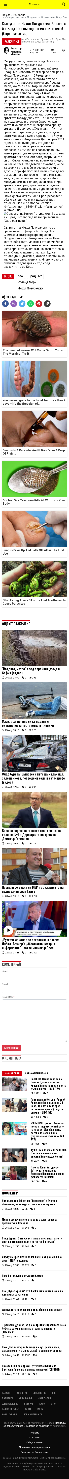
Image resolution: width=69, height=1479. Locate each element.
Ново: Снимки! (10, 1414)
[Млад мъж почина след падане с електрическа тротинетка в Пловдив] (34, 718)
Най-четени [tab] (12, 1073)
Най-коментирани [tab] (36, 1073)
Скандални (44, 1398)
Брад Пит (35, 276)
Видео (28, 1409)
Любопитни (39, 1393)
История (28, 1403)
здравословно (10, 1403)
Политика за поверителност (34, 1447)
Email (5, 984)
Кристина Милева (16, 52)
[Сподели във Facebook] (5, 303)
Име (5, 971)
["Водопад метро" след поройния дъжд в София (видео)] (34, 665)
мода (40, 1409)
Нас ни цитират (10, 1409)
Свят (54, 1393)
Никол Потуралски (30, 288)
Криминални (25, 1398)
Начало (6, 15)
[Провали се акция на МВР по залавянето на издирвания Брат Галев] (34, 884)
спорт (54, 1403)
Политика (7, 1398)
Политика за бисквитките (34, 1452)
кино (42, 1403)
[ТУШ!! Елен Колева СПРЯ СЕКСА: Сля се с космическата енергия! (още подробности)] (14, 1161)
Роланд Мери (27, 282)
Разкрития (19, 15)
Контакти (34, 1437)
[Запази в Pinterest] (39, 303)
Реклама (34, 1432)
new (20, 276)
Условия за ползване (38, 1426)
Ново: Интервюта (32, 1414)
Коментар (8, 997)
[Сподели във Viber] (13, 303)
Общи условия (34, 1442)
